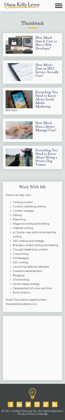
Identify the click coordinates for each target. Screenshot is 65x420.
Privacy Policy (26, 414)
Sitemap (42, 414)
